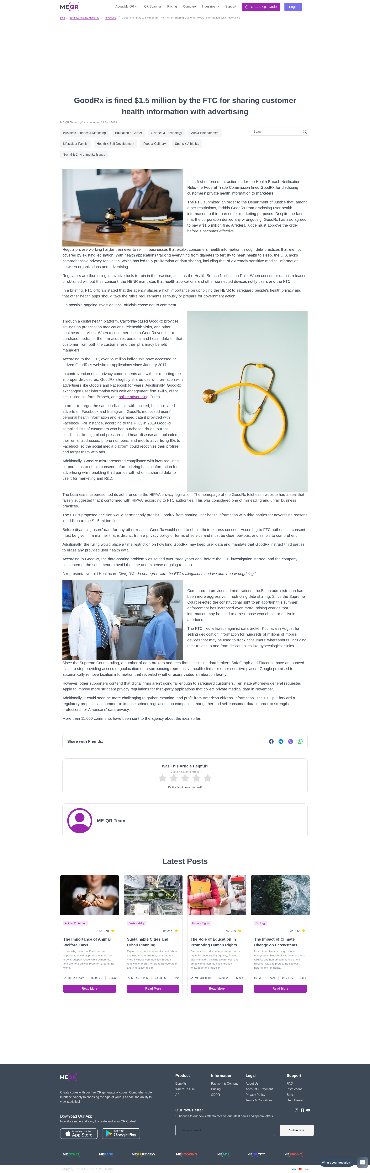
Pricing (172, 6)
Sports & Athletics (187, 143)
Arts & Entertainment (205, 133)
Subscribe (296, 1130)
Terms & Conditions (259, 1100)
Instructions (294, 1089)
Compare (189, 6)
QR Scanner (152, 6)
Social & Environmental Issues (84, 154)
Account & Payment (259, 1089)
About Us (252, 1083)
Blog (62, 17)
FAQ (290, 1083)
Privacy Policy (255, 1094)
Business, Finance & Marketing (84, 133)
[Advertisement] (185, 50)
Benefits (181, 1083)
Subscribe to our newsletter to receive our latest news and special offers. (224, 1116)
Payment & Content (224, 1083)
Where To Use (185, 1089)
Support (230, 6)
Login (293, 7)
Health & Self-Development (115, 143)
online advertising (133, 397)
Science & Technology (166, 133)
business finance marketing (84, 17)
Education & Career (128, 133)
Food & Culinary (154, 143)
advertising (110, 17)
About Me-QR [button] (125, 6)
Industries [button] (209, 6)
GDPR (215, 1094)
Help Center (295, 1100)
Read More (90, 988)
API (177, 1094)
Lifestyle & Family (75, 143)
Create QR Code (263, 7)
